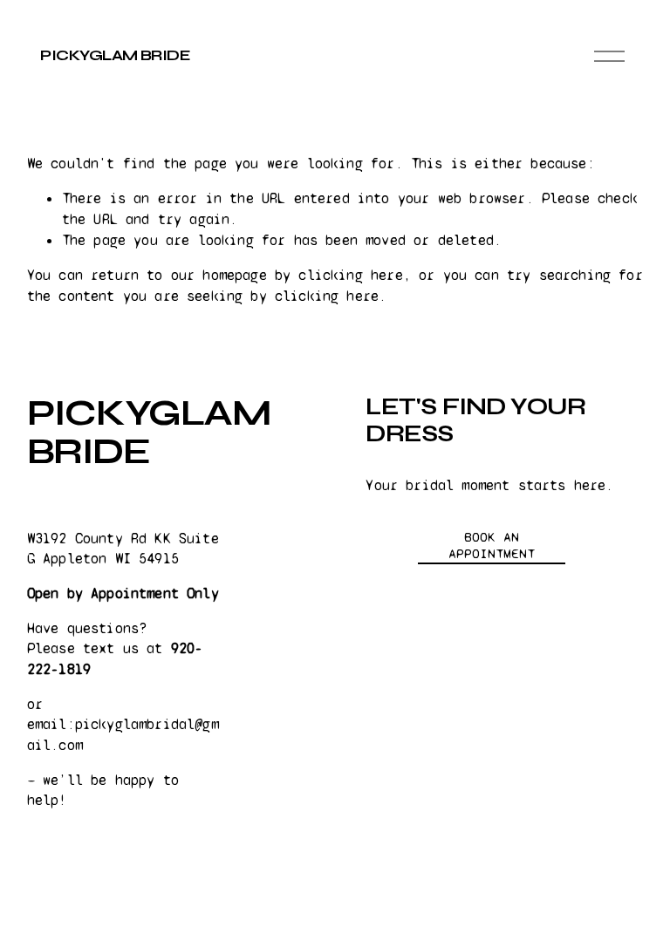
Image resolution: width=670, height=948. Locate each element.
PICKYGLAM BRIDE (115, 55)
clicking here (350, 275)
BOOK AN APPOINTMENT (491, 545)
